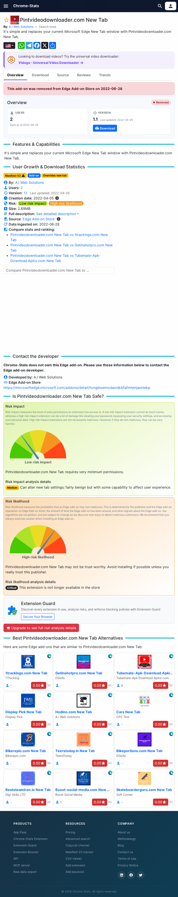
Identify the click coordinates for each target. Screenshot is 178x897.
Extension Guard (24, 845)
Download (40, 75)
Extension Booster (26, 852)
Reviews (84, 75)
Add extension (75, 865)
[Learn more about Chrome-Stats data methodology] (58, 219)
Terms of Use (127, 858)
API (15, 858)
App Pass (19, 832)
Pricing (70, 832)
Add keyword (75, 872)
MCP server (21, 865)
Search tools (47, 26)
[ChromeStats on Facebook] (131, 875)
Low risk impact (33, 203)
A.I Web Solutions (21, 26)
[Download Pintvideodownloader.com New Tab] (130, 121)
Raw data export (24, 872)
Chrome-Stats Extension (30, 839)
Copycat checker (78, 845)
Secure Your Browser (38, 616)
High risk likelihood (66, 203)
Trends (105, 75)
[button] (6, 6)
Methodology (127, 839)
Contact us (125, 852)
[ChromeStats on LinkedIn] (121, 875)
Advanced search (78, 839)
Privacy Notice (128, 865)
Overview (15, 75)
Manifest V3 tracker (79, 852)
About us (124, 832)
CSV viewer (74, 858)
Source (63, 75)
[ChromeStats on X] (141, 875)
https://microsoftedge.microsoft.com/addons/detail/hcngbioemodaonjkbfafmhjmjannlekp (76, 387)
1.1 (25, 193)
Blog (121, 845)
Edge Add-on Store (38, 219)
